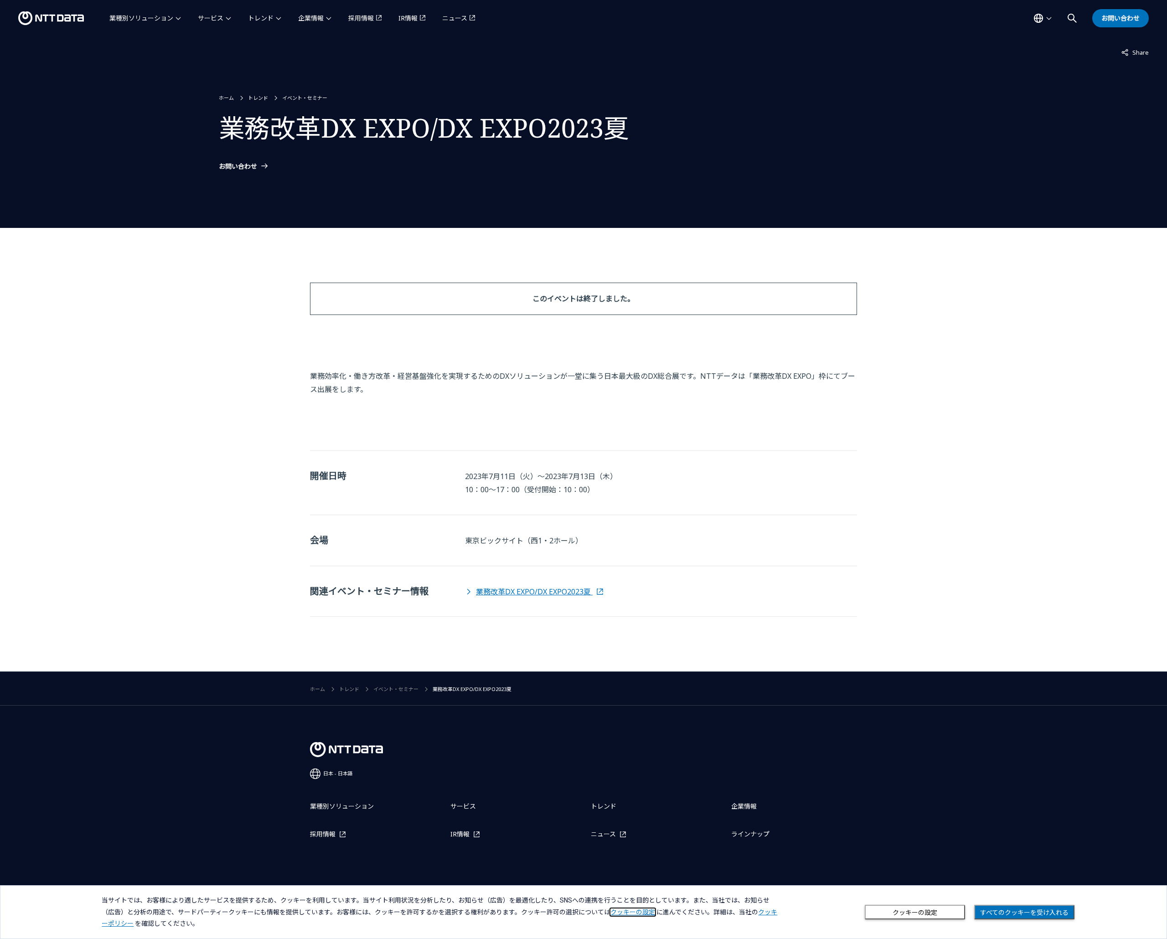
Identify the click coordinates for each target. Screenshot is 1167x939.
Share (1135, 52)
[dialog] (583, 912)
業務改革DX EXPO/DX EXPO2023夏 (534, 592)
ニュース (454, 18)
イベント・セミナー (304, 97)
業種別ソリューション (141, 18)
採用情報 (361, 18)
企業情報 (311, 18)
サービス (210, 18)
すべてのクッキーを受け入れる (1024, 912)
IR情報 (408, 18)
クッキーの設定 (915, 912)
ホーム (226, 97)
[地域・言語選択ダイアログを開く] (1042, 18)
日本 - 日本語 (338, 773)
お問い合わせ (238, 166)
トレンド (261, 18)
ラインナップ (750, 834)
